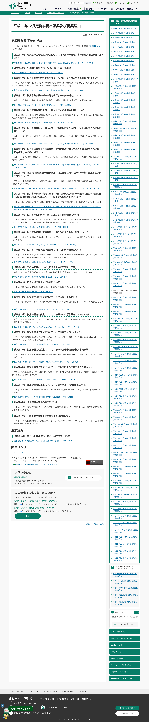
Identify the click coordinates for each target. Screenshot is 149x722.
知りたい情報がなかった (77, 504)
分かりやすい (27, 504)
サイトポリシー (33, 691)
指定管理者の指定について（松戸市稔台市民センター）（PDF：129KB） (43, 309)
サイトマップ (133, 3)
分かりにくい (59, 504)
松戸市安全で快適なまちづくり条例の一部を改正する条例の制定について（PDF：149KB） (50, 90)
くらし (43, 8)
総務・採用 (38, 13)
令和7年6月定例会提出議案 (123, 56)
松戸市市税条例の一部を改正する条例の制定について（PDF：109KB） (42, 227)
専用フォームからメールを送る (84, 478)
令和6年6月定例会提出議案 (123, 74)
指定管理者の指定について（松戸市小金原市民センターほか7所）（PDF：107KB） (47, 327)
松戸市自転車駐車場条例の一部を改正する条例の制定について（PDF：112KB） (45, 245)
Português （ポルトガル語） (122, 678)
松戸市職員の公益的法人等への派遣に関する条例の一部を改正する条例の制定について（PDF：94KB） (54, 144)
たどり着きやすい (29, 511)
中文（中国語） (117, 652)
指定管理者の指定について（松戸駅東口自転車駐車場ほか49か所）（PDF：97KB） (47, 379)
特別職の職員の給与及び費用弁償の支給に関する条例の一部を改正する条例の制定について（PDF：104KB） (57, 188)
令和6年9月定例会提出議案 (123, 70)
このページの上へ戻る (95, 524)
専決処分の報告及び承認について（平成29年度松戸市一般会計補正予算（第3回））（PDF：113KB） (54, 63)
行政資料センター (95, 46)
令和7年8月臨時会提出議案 (123, 51)
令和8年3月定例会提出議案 (123, 38)
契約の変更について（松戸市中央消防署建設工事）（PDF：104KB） (41, 277)
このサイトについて (17, 691)
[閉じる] (2, 706)
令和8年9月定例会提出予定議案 (125, 28)
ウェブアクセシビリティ (50, 691)
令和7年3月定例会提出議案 (123, 61)
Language (121, 3)
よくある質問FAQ (118, 632)
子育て (58, 8)
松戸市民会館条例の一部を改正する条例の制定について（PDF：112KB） (43, 105)
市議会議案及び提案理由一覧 (55, 13)
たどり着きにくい (65, 511)
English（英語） (117, 645)
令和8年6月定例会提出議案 (123, 33)
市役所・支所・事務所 (127, 708)
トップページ (15, 13)
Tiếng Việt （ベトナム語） (121, 665)
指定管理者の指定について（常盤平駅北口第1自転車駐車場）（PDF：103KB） (45, 397)
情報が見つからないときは (121, 638)
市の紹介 (102, 8)
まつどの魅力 (117, 8)
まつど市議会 (19, 452)
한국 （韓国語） (117, 658)
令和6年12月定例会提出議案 (124, 65)
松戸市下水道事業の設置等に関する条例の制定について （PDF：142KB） (44, 262)
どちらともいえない (43, 504)
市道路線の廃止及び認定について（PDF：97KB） (33, 292)
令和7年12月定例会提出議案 (124, 42)
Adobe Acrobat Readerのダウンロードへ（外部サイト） (37, 464)
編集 (137, 612)
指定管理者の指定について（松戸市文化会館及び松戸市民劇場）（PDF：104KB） (46, 362)
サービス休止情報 (68, 691)
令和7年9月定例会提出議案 (123, 47)
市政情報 (88, 8)
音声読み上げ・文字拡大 (104, 3)
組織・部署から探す (127, 713)
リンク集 (81, 691)
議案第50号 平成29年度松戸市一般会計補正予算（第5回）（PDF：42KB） (44, 441)
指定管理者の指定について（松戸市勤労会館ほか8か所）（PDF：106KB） (43, 344)
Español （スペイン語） (120, 672)
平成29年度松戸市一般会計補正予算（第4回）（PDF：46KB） (38, 73)
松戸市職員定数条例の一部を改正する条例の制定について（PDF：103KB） (44, 123)
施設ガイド (132, 8)
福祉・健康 (73, 8)
